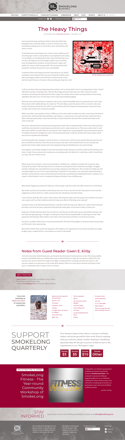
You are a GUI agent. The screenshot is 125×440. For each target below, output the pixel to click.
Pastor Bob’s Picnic (57, 315)
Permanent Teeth (100, 296)
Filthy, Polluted (99, 306)
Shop (83, 15)
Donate (92, 15)
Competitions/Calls (29, 15)
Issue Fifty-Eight (18, 301)
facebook (110, 429)
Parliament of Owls (57, 305)
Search (112, 15)
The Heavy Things (78, 305)
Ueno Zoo (97, 301)
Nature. (75, 298)
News (76, 15)
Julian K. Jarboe (21, 279)
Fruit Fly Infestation (100, 298)
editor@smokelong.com (104, 414)
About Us (101, 15)
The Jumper (55, 303)
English (78, 19)
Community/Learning (49, 15)
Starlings (54, 308)
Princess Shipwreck (78, 308)
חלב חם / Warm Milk (100, 303)
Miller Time (55, 317)
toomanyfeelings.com (28, 283)
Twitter (110, 432)
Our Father (76, 310)
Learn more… (107, 390)
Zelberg (75, 317)
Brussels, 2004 (56, 300)
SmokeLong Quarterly (62, 7)
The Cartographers (78, 296)
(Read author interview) (63, 34)
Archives (14, 15)
